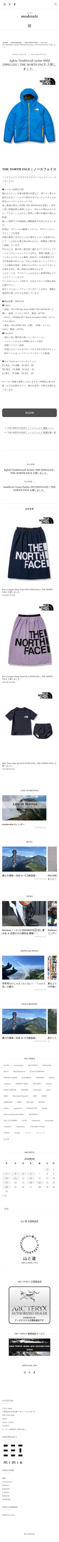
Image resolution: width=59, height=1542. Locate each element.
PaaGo (6, 1108)
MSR (35, 1096)
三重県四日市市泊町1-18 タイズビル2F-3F (18, 1412)
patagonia (18, 1108)
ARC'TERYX (33, 1065)
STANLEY (7, 1127)
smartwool (36, 1120)
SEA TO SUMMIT (10, 1120)
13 (31, 1178)
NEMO (44, 1096)
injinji (48, 1090)
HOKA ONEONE (10, 1090)
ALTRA (6, 1065)
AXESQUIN (46, 1065)
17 (6, 1182)
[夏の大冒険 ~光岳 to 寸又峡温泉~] (24, 859)
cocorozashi (7, 1482)
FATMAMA (6, 1499)
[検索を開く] (55, 4)
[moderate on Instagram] (4, 4)
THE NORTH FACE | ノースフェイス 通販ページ (30, 428)
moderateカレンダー (13, 824)
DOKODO (6, 1489)
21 (40, 1182)
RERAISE (5, 1496)
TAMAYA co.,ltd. (8, 1515)
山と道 (6, 1139)
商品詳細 (29, 412)
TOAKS (7, 1133)
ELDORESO (26, 1078)
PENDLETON (32, 1108)
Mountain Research (20, 1096)
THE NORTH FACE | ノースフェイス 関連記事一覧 (31, 432)
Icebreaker (37, 1090)
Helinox (49, 1084)
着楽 (4, 1478)
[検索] (54, 1208)
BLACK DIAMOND (37, 1071)
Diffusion (5, 1485)
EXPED (51, 1078)
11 (15, 1178)
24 (6, 1187)
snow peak (49, 1120)
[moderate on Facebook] (15, 4)
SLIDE (24, 1120)
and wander (18, 1065)
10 (6, 1178)
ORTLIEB (29, 1102)
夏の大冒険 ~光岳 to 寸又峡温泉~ (19, 875)
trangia (17, 1133)
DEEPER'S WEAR (10, 1078)
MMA (6, 1096)
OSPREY (41, 1102)
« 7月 (4, 1196)
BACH (6, 1071)
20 (31, 1182)
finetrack (7, 1084)
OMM (19, 1102)
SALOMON (33, 1114)
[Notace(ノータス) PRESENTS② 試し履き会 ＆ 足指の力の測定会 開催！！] (24, 913)
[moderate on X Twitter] (9, 4)
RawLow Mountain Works (14, 1114)
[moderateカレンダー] (24, 807)
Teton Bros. (20, 1127)
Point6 (44, 1108)
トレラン (28, 1133)
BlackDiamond (19, 1071)
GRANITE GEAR (22, 1084)
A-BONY (5, 1492)
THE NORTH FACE (39, 54)
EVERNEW (40, 1078)
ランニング (40, 1133)
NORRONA (8, 1102)
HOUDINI (24, 1090)
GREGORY (37, 1084)
